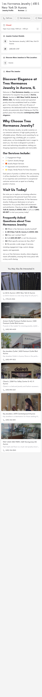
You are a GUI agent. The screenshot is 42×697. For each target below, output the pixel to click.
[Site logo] (10, 3)
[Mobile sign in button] (39, 3)
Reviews (22, 11)
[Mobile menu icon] (2, 3)
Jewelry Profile (7, 11)
